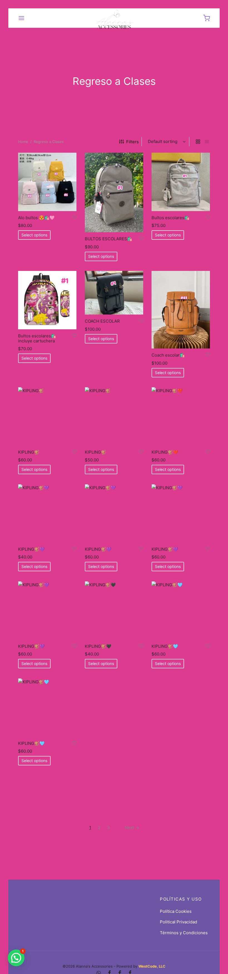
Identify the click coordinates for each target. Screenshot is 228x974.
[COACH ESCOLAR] (114, 293)
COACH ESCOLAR (102, 321)
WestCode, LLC (151, 966)
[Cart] (206, 18)
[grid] (198, 141)
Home (23, 141)
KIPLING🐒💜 (31, 549)
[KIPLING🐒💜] (47, 513)
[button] (16, 958)
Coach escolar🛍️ (168, 355)
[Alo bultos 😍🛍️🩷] (47, 182)
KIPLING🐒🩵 (165, 646)
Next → (132, 827)
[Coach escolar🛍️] (181, 309)
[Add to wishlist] (74, 217)
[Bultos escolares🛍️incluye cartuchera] (47, 300)
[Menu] (21, 18)
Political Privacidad (178, 921)
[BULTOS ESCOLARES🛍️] (114, 192)
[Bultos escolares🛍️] (181, 182)
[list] (207, 141)
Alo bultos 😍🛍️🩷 (36, 217)
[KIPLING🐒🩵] (181, 610)
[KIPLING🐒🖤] (114, 610)
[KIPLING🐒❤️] (181, 416)
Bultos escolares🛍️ (171, 217)
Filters (132, 141)
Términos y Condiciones (184, 932)
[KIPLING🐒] (47, 416)
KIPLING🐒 (28, 452)
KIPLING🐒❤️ (165, 452)
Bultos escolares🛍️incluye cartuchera (37, 338)
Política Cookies (176, 911)
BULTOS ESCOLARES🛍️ (108, 238)
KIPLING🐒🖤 (98, 646)
